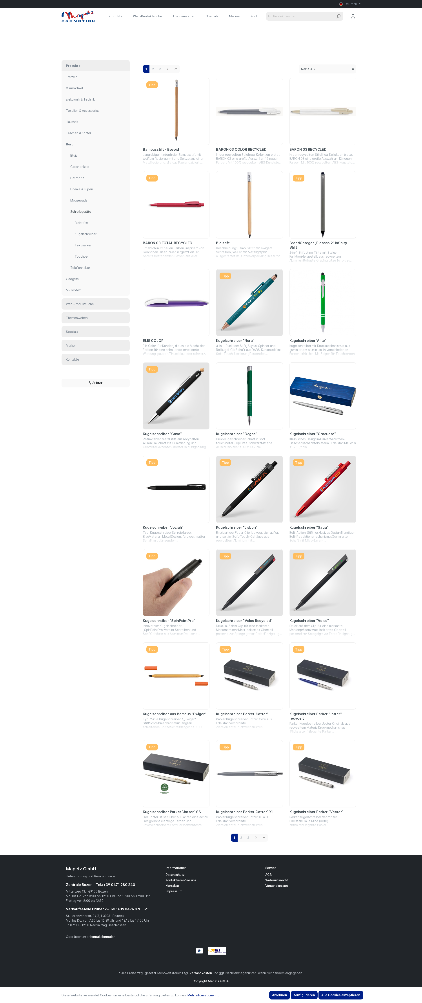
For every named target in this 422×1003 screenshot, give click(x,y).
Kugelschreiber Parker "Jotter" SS (172, 812)
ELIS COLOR (153, 340)
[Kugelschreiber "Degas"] (249, 396)
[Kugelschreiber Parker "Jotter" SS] (176, 773)
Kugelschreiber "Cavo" (162, 434)
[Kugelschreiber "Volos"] (323, 582)
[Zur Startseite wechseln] (78, 16)
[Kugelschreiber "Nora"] (249, 302)
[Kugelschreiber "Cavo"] (176, 396)
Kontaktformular (102, 937)
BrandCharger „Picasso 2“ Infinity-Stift (319, 245)
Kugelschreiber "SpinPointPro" (169, 620)
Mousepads (78, 200)
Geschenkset (79, 167)
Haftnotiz (77, 178)
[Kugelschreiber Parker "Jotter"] (249, 676)
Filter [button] (98, 383)
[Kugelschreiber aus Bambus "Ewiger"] (176, 676)
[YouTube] (213, 963)
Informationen (176, 868)
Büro (69, 144)
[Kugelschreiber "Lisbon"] (249, 489)
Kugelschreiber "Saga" (308, 527)
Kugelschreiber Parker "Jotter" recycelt (315, 716)
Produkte (73, 66)
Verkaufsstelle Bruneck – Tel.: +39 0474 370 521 (107, 909)
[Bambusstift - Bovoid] (176, 111)
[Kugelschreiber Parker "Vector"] (323, 773)
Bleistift (223, 243)
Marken (71, 345)
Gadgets (72, 279)
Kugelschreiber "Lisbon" (236, 527)
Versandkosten (276, 885)
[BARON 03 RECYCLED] (323, 111)
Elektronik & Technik (80, 99)
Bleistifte (81, 223)
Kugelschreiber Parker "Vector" (316, 812)
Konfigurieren (304, 995)
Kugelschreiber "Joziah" (163, 527)
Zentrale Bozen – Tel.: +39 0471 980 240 (100, 884)
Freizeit (71, 77)
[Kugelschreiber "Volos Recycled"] (249, 582)
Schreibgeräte (80, 211)
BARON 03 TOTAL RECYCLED (167, 243)
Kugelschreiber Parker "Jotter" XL (245, 812)
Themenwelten (77, 318)
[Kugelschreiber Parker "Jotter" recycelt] (323, 676)
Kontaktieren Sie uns (181, 880)
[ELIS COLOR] (176, 302)
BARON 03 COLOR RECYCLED (241, 149)
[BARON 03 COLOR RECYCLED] (249, 111)
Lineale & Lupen (81, 189)
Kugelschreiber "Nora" (235, 340)
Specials (72, 332)
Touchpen (82, 256)
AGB (268, 874)
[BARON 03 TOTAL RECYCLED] (176, 204)
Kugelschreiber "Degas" (236, 434)
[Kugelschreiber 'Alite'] (323, 302)
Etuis (73, 155)
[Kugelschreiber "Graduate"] (323, 396)
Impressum (174, 891)
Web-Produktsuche (80, 304)
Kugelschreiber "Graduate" (312, 434)
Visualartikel (74, 88)
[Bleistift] (249, 204)
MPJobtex (73, 290)
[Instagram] (211, 963)
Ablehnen (279, 995)
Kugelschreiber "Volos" (309, 620)
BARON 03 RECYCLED (308, 149)
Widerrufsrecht (276, 880)
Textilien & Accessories (82, 110)
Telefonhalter (80, 268)
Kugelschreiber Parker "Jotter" (242, 714)
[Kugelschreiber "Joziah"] (176, 489)
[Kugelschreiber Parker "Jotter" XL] (249, 773)
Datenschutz (175, 874)
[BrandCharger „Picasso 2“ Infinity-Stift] (323, 204)
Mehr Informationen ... (203, 995)
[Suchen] (338, 16)
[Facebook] (209, 963)
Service (270, 868)
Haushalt (72, 122)
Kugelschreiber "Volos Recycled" (244, 620)
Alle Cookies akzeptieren (340, 995)
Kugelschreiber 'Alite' (307, 340)
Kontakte (72, 359)
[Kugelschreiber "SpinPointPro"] (176, 582)
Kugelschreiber (85, 234)
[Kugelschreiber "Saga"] (323, 489)
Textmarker (83, 245)
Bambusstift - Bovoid (161, 149)
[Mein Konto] (353, 16)
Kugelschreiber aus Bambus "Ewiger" (174, 714)
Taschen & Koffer (78, 133)
